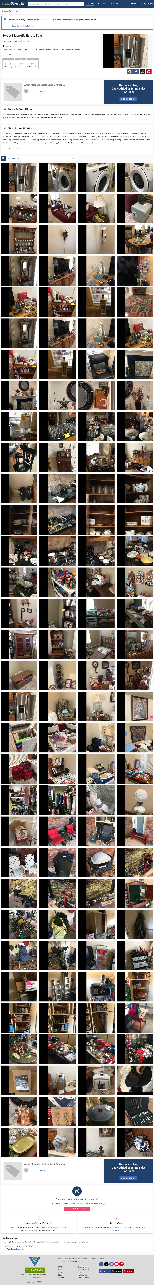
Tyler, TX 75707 (27, 1246)
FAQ (60, 1267)
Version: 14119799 (35, 1282)
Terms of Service (84, 1267)
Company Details (38, 91)
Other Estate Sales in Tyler (22, 26)
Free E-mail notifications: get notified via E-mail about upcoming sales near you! (76, 1260)
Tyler (18, 1249)
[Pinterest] (121, 1264)
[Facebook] (101, 1264)
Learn (60, 1270)
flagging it (115, 1230)
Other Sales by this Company (23, 23)
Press (80, 1272)
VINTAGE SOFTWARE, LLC (40, 1274)
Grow (60, 1272)
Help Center (82, 1275)
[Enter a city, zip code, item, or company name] (81, 4)
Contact (61, 1278)
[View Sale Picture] (19, 177)
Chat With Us (36, 1270)
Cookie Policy (83, 1278)
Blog (60, 1275)
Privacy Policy (83, 1270)
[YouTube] (116, 1264)
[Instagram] (111, 1264)
